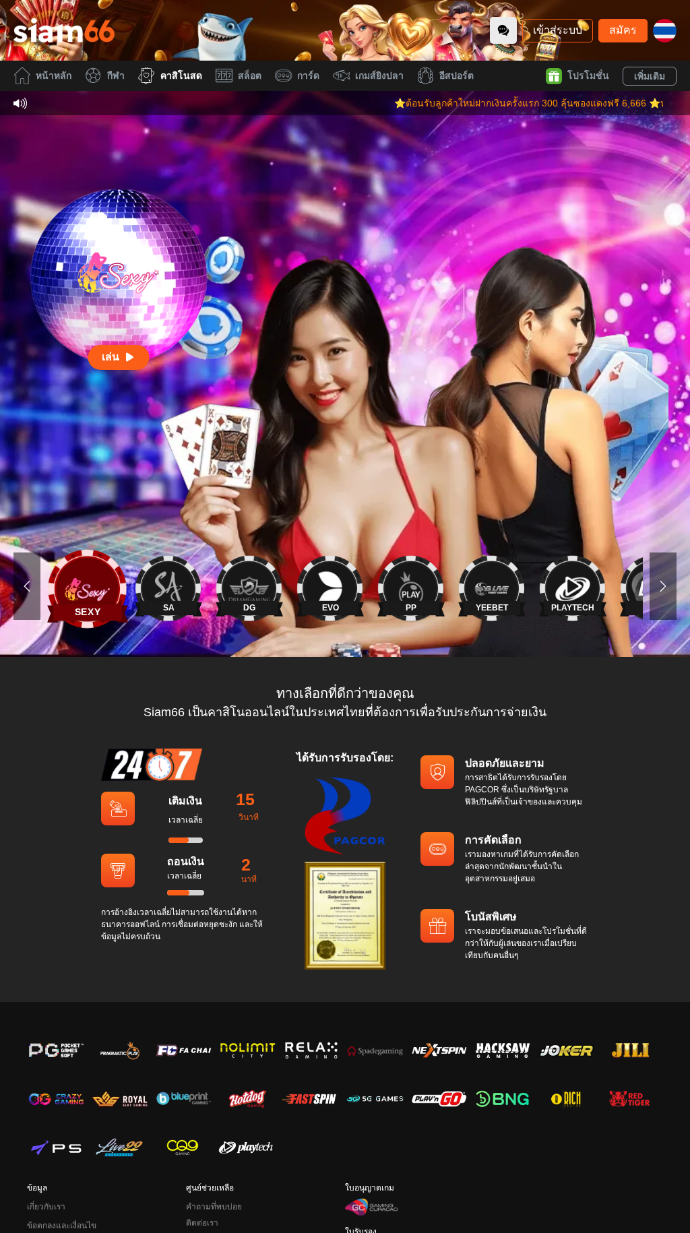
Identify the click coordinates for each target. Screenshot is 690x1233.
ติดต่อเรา (202, 1223)
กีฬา (116, 75)
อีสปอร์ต (456, 75)
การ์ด (308, 75)
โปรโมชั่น (588, 75)
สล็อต (249, 75)
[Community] (503, 30)
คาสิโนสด (181, 75)
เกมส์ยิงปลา (379, 75)
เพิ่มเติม (649, 76)
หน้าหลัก (53, 75)
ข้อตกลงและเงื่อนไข (61, 1225)
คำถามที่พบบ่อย (214, 1206)
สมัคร (623, 30)
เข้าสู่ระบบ (557, 30)
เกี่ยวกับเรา (46, 1206)
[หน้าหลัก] (64, 30)
